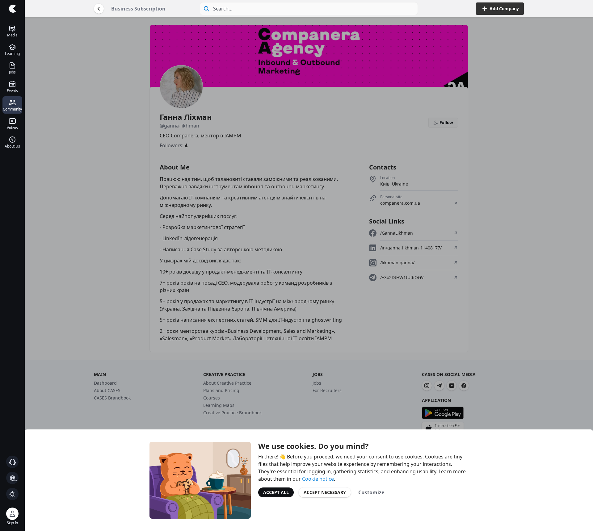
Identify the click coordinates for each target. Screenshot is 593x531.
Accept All (276, 492)
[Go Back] (99, 9)
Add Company (504, 8)
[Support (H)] (12, 462)
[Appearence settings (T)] (12, 494)
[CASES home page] (12, 8)
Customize (371, 492)
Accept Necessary (325, 492)
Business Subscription (138, 8)
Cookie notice (318, 478)
